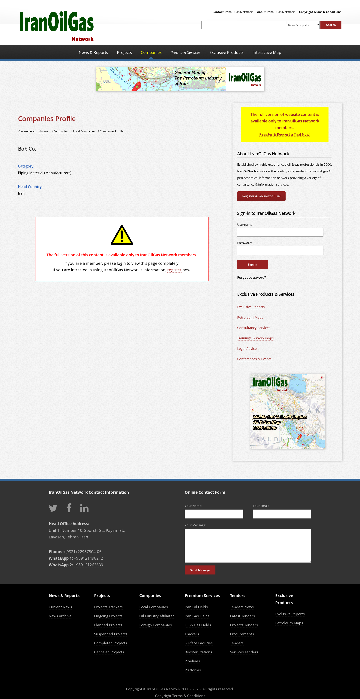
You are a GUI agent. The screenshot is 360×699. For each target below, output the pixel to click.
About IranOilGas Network (276, 12)
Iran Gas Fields (197, 615)
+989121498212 (88, 558)
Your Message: (195, 525)
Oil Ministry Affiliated (157, 615)
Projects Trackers (108, 606)
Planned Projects (108, 624)
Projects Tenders (244, 624)
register (174, 270)
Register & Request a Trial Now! (284, 134)
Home (44, 131)
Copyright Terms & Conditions (320, 12)
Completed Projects (110, 642)
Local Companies (84, 131)
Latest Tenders (242, 615)
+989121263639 (88, 564)
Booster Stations (198, 651)
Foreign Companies (155, 624)
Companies (60, 131)
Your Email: (261, 505)
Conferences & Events (254, 359)
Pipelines (192, 661)
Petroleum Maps (250, 317)
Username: (245, 224)
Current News (60, 606)
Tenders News (242, 606)
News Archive (60, 615)
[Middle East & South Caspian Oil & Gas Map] (287, 449)
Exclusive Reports (251, 307)
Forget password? (251, 277)
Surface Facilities (199, 642)
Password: (244, 243)
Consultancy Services (253, 327)
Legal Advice (247, 348)
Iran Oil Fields (196, 606)
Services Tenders (244, 651)
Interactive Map (267, 52)
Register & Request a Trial (261, 196)
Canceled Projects (109, 651)
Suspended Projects (110, 633)
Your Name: (193, 505)
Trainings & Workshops (255, 338)
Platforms (193, 670)
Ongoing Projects (108, 615)
